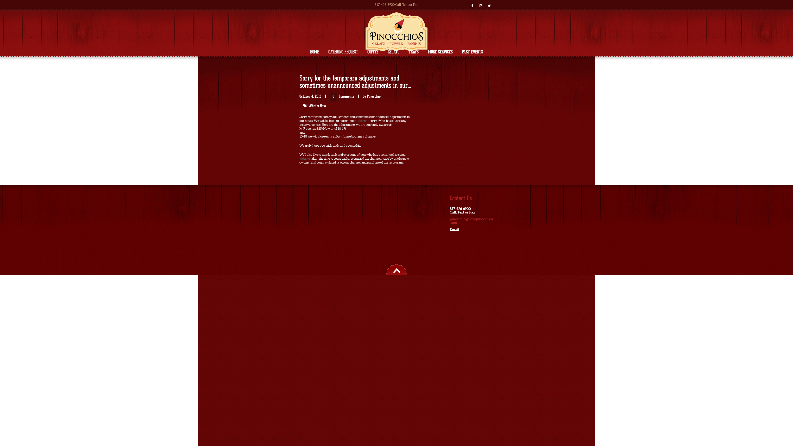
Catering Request (343, 52)
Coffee (373, 52)
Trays (414, 52)
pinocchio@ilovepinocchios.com (471, 220)
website (304, 158)
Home (314, 52)
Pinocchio (374, 96)
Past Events (472, 52)
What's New (317, 105)
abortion (363, 120)
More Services (440, 52)
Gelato (393, 52)
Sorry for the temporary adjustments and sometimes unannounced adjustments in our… (355, 82)
